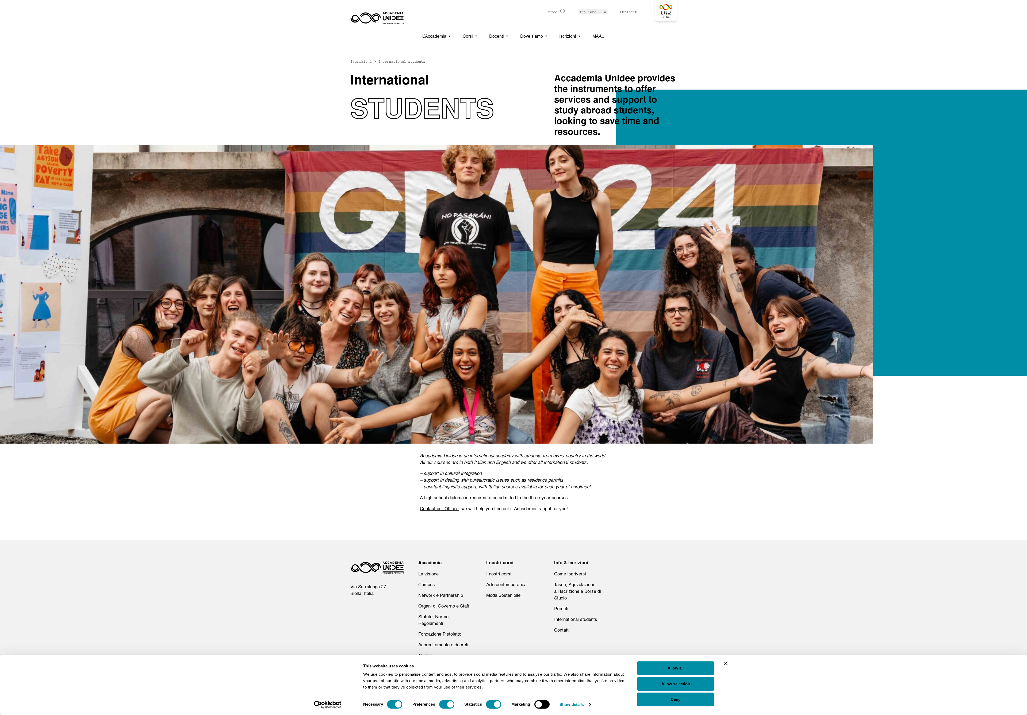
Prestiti (561, 608)
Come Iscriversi (570, 574)
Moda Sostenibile (503, 595)
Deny (675, 699)
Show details (572, 704)
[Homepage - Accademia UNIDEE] (377, 15)
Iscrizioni (567, 36)
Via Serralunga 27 (368, 586)
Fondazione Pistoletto (439, 634)
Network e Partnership (440, 595)
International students (575, 619)
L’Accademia (434, 36)
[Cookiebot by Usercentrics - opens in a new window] (327, 705)
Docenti (496, 36)
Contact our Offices (439, 508)
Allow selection (675, 684)
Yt (635, 11)
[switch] (446, 704)
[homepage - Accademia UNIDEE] (377, 569)
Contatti (562, 630)
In (628, 11)
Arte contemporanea (506, 584)
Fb (622, 11)
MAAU (598, 36)
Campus (426, 584)
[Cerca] (562, 11)
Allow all (676, 668)
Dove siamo (531, 36)
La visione (428, 574)
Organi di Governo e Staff (443, 606)
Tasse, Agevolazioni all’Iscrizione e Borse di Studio (577, 591)
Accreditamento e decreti (443, 644)
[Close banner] (725, 663)
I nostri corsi (498, 574)
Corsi (468, 36)
